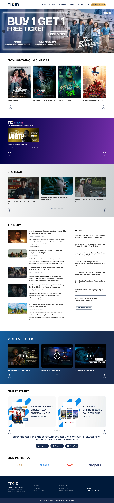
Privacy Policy (64, 488)
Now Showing (38, 483)
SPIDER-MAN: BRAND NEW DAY (93, 100)
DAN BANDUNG (13, 100)
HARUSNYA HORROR (64, 100)
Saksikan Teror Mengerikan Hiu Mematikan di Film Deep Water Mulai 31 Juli (90, 263)
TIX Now (52, 4)
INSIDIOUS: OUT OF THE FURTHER (44, 100)
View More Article (83, 308)
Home (44, 4)
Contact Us (63, 485)
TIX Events (62, 4)
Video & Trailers (39, 491)
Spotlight (37, 488)
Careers (71, 4)
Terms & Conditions (66, 491)
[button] (10, 107)
